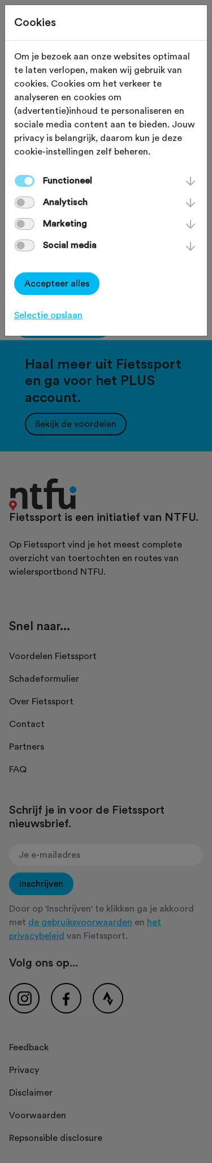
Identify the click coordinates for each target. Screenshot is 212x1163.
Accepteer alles (56, 283)
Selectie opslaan (48, 315)
